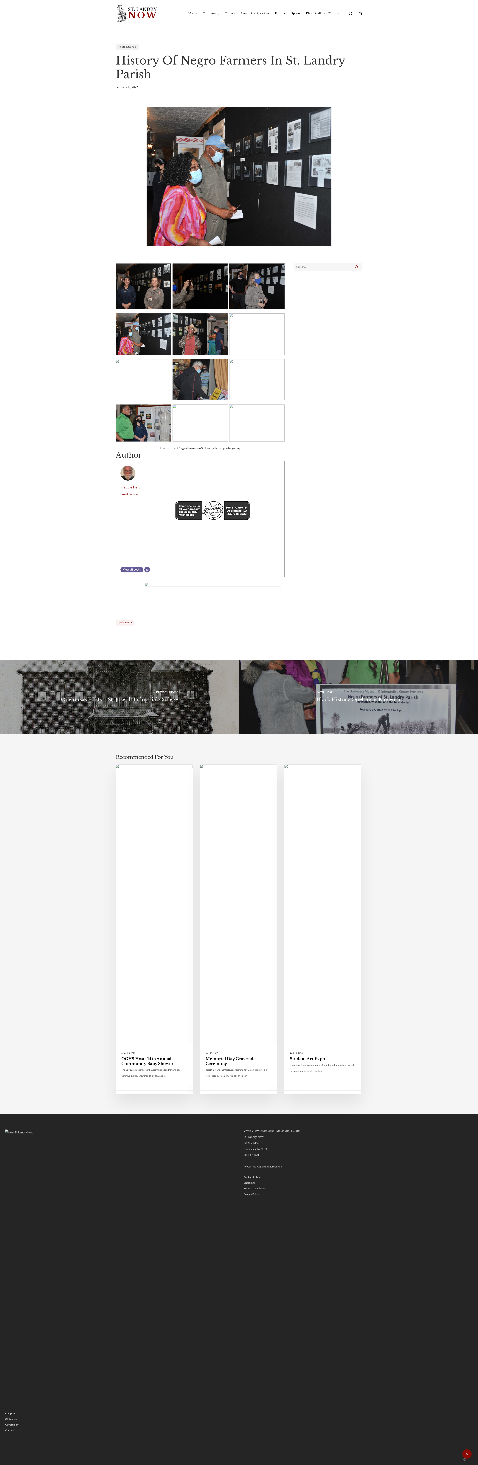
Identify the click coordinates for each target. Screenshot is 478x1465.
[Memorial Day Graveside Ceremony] (238, 929)
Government (12, 1425)
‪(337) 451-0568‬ (252, 1155)
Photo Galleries (127, 47)
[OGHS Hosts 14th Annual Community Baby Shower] (154, 929)
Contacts (10, 1430)
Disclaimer (249, 1183)
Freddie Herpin (131, 487)
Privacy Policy (251, 1194)
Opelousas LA (125, 622)
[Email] (147, 569)
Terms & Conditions (255, 1188)
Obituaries (11, 1419)
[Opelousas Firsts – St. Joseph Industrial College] (119, 697)
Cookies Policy (252, 1177)
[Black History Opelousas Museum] (358, 697)
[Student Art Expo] (322, 929)
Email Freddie (129, 494)
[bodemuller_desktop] (148, 585)
